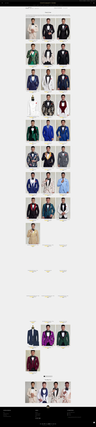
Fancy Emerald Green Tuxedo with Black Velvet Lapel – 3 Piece (33, 142)
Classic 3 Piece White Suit (33, 321)
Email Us (69, 413)
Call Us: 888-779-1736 (71, 412)
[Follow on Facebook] (35, 418)
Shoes (51, 5)
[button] (2, 3)
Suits (38, 5)
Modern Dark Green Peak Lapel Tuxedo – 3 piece (63, 346)
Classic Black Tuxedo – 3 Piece (63, 65)
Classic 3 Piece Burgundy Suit (48, 270)
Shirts (44, 5)
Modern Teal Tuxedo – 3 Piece (48, 219)
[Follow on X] (38, 418)
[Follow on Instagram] (37, 418)
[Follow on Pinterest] (39, 418)
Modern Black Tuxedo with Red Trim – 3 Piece (32, 219)
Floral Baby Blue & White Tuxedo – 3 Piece (33, 270)
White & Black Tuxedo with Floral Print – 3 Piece (48, 321)
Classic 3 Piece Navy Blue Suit (63, 270)
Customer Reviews (37, 413)
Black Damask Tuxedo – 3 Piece (63, 321)
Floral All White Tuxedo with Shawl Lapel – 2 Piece (33, 116)
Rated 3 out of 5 (32, 8)
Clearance (61, 5)
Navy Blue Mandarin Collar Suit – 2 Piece (33, 346)
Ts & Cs (53, 425)
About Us (36, 412)
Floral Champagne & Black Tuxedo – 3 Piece (48, 65)
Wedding (54, 5)
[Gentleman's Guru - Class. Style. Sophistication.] (48, 3)
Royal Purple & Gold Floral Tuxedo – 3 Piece (48, 346)
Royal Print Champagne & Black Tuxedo (48, 116)
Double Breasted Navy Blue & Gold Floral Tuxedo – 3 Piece (33, 168)
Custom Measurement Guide (7, 416)
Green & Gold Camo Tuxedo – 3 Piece (32, 65)
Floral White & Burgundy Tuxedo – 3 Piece (63, 116)
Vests (40, 5)
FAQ (3, 412)
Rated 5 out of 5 (37, 8)
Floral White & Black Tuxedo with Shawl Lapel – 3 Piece (63, 219)
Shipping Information (6, 413)
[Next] (51, 376)
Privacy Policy (49, 425)
